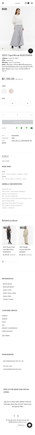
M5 (31, 141)
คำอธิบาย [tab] (5, 156)
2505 (13, 141)
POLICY (4, 322)
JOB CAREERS (6, 335)
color (4, 86)
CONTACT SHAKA (8, 299)
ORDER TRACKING (7, 331)
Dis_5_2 (18, 141)
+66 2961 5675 (7, 366)
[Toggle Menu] (3, 3)
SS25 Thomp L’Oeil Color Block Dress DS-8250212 (9, 249)
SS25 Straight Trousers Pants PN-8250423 (24, 249)
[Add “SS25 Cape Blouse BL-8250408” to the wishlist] (30, 51)
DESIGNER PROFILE (8, 287)
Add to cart (18, 122)
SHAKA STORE (7, 296)
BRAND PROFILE (7, 284)
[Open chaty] (29, 425)
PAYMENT (4, 319)
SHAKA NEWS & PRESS (9, 293)
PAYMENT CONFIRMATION (9, 328)
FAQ (3, 325)
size (3, 98)
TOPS (13, 138)
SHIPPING (4, 316)
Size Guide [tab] (5, 161)
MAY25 (4, 143)
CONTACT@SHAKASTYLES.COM (12, 369)
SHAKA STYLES (7, 290)
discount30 (25, 141)
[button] (4, 91)
